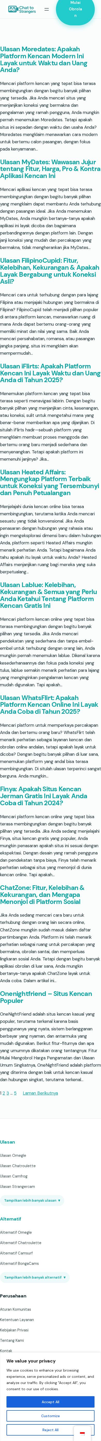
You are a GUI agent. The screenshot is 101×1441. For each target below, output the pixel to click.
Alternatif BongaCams (19, 1263)
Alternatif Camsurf (16, 1253)
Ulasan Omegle (13, 1155)
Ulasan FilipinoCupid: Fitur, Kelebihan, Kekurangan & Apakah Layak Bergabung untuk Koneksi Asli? (49, 271)
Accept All (50, 1402)
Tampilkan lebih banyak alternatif (35, 1277)
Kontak (6, 1351)
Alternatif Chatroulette (20, 1242)
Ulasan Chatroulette (18, 1166)
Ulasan (7, 1142)
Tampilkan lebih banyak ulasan (32, 1200)
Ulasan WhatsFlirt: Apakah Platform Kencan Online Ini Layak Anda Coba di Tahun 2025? (49, 705)
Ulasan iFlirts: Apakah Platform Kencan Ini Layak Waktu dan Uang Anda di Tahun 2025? (50, 373)
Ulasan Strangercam (17, 1186)
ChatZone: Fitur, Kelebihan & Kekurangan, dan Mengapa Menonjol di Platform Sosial (42, 894)
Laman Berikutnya (40, 1093)
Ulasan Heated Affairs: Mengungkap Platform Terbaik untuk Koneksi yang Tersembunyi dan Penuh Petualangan (49, 483)
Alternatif (10, 1219)
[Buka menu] (47, 9)
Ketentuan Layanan (17, 1319)
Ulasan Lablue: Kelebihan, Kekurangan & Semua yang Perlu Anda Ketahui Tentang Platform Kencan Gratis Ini (48, 595)
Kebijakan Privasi (14, 1330)
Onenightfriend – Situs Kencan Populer (46, 997)
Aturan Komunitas (15, 1309)
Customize (50, 1416)
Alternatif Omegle (16, 1232)
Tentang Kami (12, 1340)
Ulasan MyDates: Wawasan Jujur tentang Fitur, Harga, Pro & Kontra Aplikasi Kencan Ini (50, 169)
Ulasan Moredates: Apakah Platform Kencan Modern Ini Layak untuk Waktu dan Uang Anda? (43, 60)
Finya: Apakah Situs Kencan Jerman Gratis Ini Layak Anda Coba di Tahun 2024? (43, 796)
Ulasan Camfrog (13, 1176)
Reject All (50, 1430)
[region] (50, 1396)
